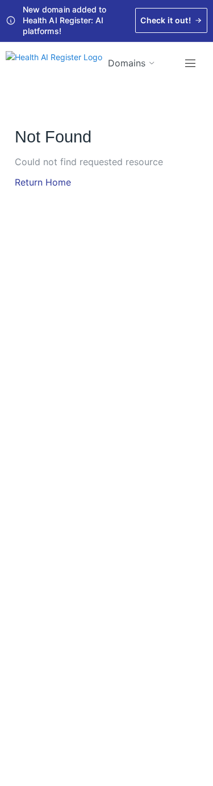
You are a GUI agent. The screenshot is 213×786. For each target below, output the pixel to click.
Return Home (43, 182)
